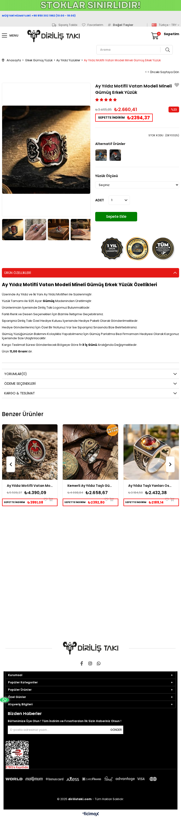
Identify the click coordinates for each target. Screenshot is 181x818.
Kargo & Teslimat (19, 393)
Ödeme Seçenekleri (20, 383)
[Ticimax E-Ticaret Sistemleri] (90, 814)
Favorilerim (95, 25)
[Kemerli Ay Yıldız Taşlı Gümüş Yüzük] (90, 452)
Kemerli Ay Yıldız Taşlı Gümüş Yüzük (90, 485)
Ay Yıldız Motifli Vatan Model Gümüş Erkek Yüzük (30, 485)
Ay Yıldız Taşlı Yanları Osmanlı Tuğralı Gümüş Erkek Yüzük (151, 485)
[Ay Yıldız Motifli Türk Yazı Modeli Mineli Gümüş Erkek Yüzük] (115, 155)
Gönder (116, 730)
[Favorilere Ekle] (176, 86)
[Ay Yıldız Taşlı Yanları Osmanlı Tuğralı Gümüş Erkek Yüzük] (151, 452)
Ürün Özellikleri (17, 272)
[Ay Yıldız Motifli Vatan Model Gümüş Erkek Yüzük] (30, 452)
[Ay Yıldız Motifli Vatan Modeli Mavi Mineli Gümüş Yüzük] (101, 155)
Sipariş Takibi (67, 25)
